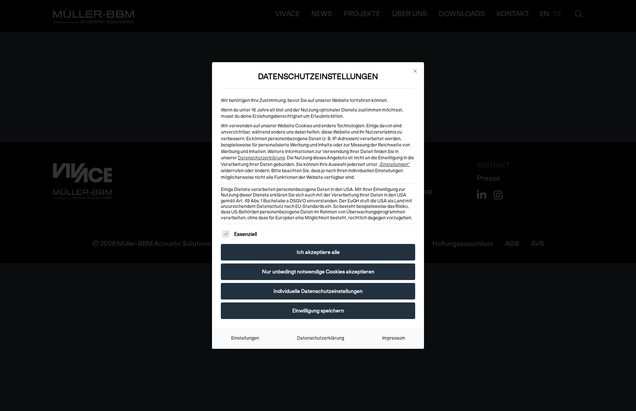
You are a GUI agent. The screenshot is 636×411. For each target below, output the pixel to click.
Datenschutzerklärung (261, 157)
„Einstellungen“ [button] (394, 164)
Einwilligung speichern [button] (318, 310)
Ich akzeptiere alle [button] (318, 252)
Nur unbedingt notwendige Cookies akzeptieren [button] (318, 271)
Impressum (393, 338)
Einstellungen (245, 338)
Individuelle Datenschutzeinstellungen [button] (318, 291)
